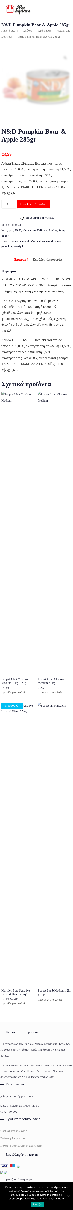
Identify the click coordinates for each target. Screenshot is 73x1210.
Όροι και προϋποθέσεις (13, 1130)
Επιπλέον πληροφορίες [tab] (47, 259)
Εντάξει (37, 1204)
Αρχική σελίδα (9, 30)
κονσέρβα (18, 246)
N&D (18, 230)
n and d (24, 241)
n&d (33, 241)
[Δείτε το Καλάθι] (63, 10)
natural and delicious (49, 241)
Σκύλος (27, 30)
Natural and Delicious (35, 230)
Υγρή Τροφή (44, 30)
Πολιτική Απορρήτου (12, 1138)
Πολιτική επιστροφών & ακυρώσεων (21, 1145)
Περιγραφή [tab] (21, 259)
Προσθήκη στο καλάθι (33, 204)
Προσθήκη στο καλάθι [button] (13, 692)
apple (15, 241)
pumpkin (6, 246)
